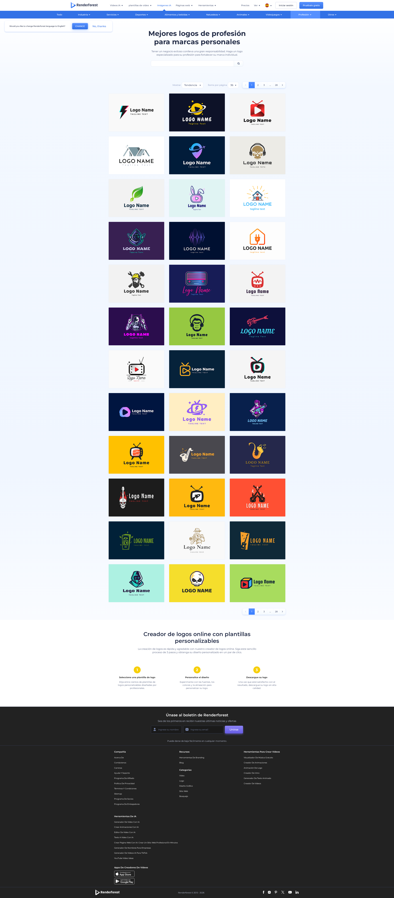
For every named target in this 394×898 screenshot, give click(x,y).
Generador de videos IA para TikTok (130, 853)
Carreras (118, 768)
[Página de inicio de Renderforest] (84, 5)
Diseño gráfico (186, 786)
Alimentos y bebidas (176, 14)
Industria (83, 14)
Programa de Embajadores (127, 804)
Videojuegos (273, 14)
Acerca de (119, 757)
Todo (59, 14)
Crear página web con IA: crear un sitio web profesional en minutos (146, 842)
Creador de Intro (251, 773)
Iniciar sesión (286, 5)
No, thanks (99, 26)
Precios (245, 5)
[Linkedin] (297, 892)
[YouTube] (290, 892)
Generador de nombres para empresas (132, 848)
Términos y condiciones (125, 788)
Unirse (233, 729)
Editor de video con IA (124, 832)
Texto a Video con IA (123, 837)
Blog (181, 762)
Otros (331, 14)
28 (276, 85)
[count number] (282, 85)
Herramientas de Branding (191, 757)
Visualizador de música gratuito (258, 757)
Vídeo (182, 775)
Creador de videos (252, 783)
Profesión (303, 14)
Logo (181, 781)
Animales (242, 14)
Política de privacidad (124, 783)
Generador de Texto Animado (257, 778)
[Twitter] (283, 892)
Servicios (112, 14)
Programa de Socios (123, 799)
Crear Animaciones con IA (126, 827)
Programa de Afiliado (124, 778)
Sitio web (183, 791)
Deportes (140, 14)
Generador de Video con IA (127, 822)
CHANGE (80, 26)
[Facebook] (263, 892)
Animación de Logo (253, 768)
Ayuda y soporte (122, 773)
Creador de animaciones (255, 762)
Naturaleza (212, 14)
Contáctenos (120, 762)
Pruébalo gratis (311, 5)
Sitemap (118, 794)
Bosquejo (183, 796)
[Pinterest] (275, 892)
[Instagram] (269, 892)
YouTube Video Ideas (123, 858)
